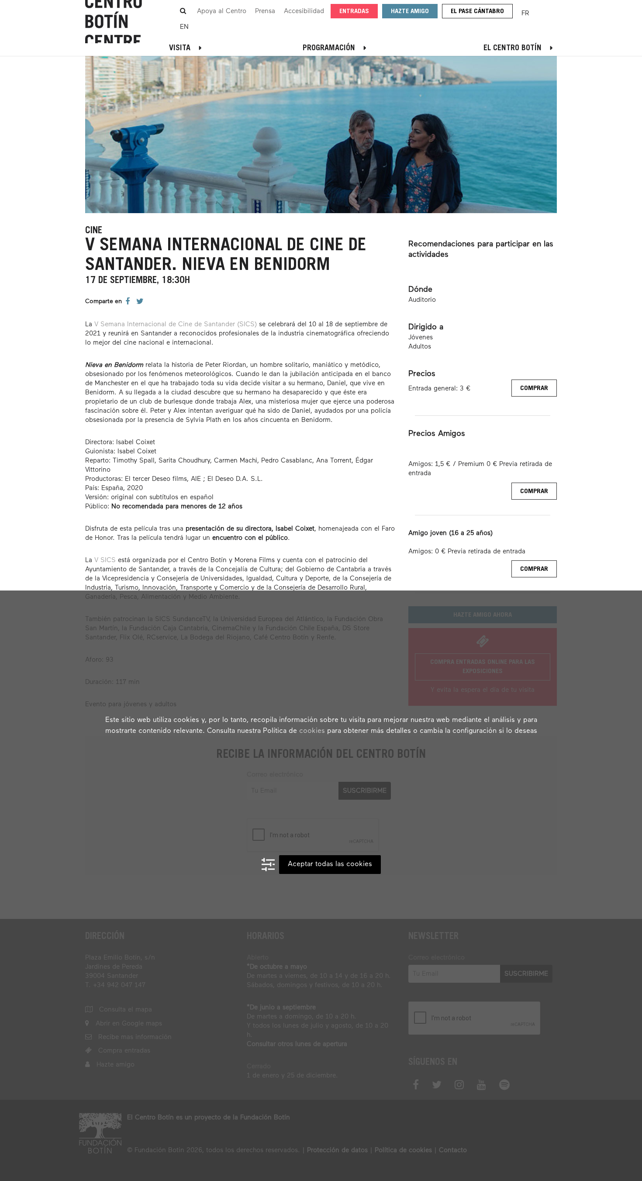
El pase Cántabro (477, 11)
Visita (179, 48)
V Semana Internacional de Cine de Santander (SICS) (175, 324)
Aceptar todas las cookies (330, 864)
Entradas (354, 11)
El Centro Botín (512, 48)
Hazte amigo (410, 11)
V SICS (105, 560)
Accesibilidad (304, 11)
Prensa (265, 11)
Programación (329, 48)
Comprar (534, 388)
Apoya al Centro (221, 11)
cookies (312, 731)
